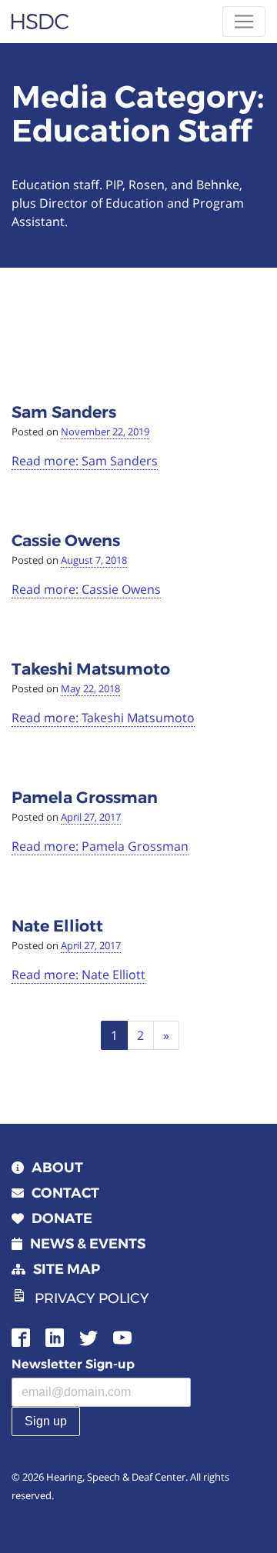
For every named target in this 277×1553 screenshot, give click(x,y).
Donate (62, 1218)
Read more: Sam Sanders (85, 460)
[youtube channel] (122, 1336)
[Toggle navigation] (243, 21)
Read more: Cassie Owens (86, 589)
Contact (65, 1193)
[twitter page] (88, 1336)
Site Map (66, 1269)
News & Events (87, 1243)
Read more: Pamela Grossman (100, 846)
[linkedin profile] (54, 1336)
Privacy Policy (92, 1298)
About (57, 1167)
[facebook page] (21, 1336)
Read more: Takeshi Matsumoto (103, 717)
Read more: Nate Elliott (78, 974)
